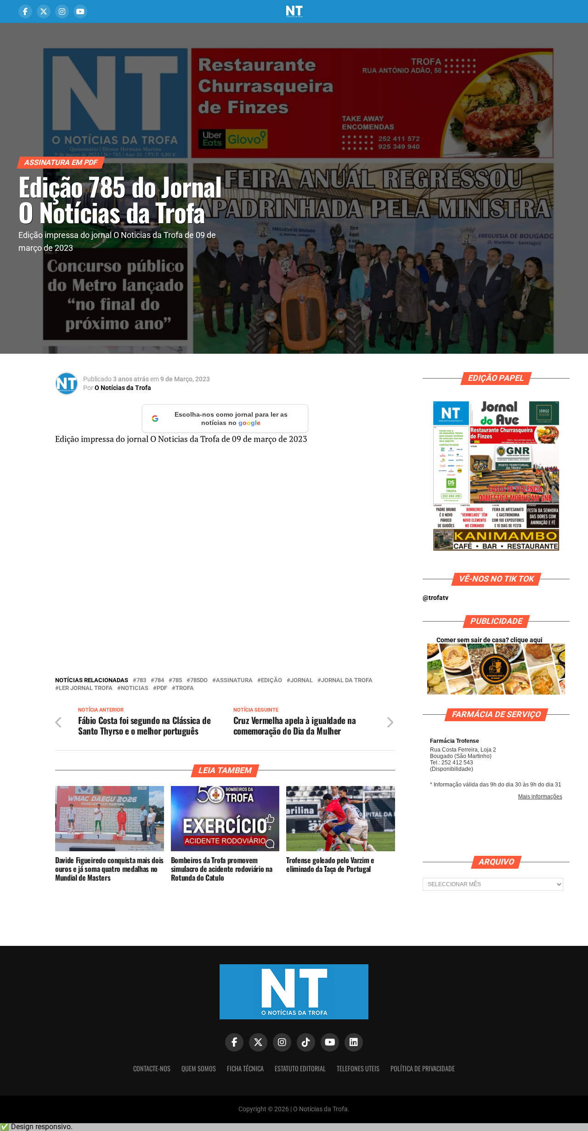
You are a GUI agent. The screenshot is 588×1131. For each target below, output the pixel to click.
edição (271, 681)
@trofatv (435, 598)
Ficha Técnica (245, 1068)
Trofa (184, 688)
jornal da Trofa (347, 681)
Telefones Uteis (358, 1068)
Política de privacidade (422, 1068)
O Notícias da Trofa (123, 387)
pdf (162, 688)
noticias (134, 688)
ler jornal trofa (86, 688)
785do (199, 681)
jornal (301, 681)
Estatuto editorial (300, 1068)
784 (159, 681)
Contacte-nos (151, 1068)
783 (141, 681)
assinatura (234, 681)
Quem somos (198, 1068)
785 (177, 681)
